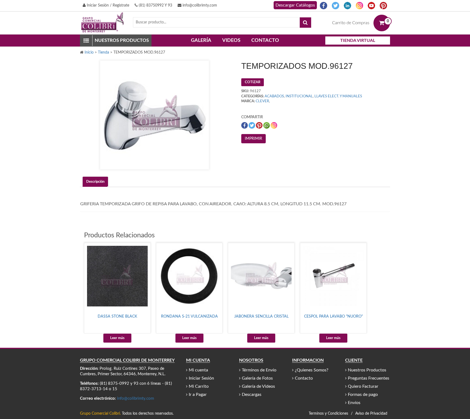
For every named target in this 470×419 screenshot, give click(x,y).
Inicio (89, 52)
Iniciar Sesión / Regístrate (107, 5)
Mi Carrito (199, 386)
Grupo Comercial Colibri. (100, 413)
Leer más (117, 338)
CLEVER (262, 101)
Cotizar (252, 82)
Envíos (354, 403)
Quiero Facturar (363, 386)
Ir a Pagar (198, 394)
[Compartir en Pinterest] (259, 125)
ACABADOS (274, 96)
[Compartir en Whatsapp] (267, 125)
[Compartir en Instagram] (274, 125)
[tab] (95, 181)
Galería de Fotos (257, 378)
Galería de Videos (258, 386)
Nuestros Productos (367, 370)
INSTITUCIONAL (299, 96)
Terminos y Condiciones (328, 413)
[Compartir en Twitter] (252, 125)
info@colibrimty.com (199, 5)
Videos (231, 40)
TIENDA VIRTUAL (357, 40)
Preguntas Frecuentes (368, 378)
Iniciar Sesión (201, 378)
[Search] (305, 22)
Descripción (95, 182)
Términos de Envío (259, 370)
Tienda (103, 52)
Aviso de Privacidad (371, 413)
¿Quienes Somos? (311, 370)
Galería (201, 40)
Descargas (251, 394)
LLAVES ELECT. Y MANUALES (338, 96)
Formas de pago (363, 394)
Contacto (265, 40)
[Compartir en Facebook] (245, 125)
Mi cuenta (198, 370)
